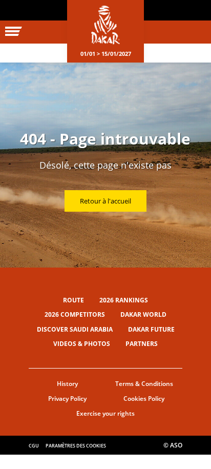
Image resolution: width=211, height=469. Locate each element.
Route (73, 300)
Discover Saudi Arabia (75, 329)
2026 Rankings (123, 300)
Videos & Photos (81, 343)
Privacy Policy (67, 398)
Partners (141, 343)
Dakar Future (151, 329)
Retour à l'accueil (105, 201)
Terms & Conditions (144, 383)
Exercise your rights (105, 413)
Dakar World (143, 314)
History (67, 383)
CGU (34, 445)
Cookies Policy (143, 398)
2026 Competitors (75, 314)
